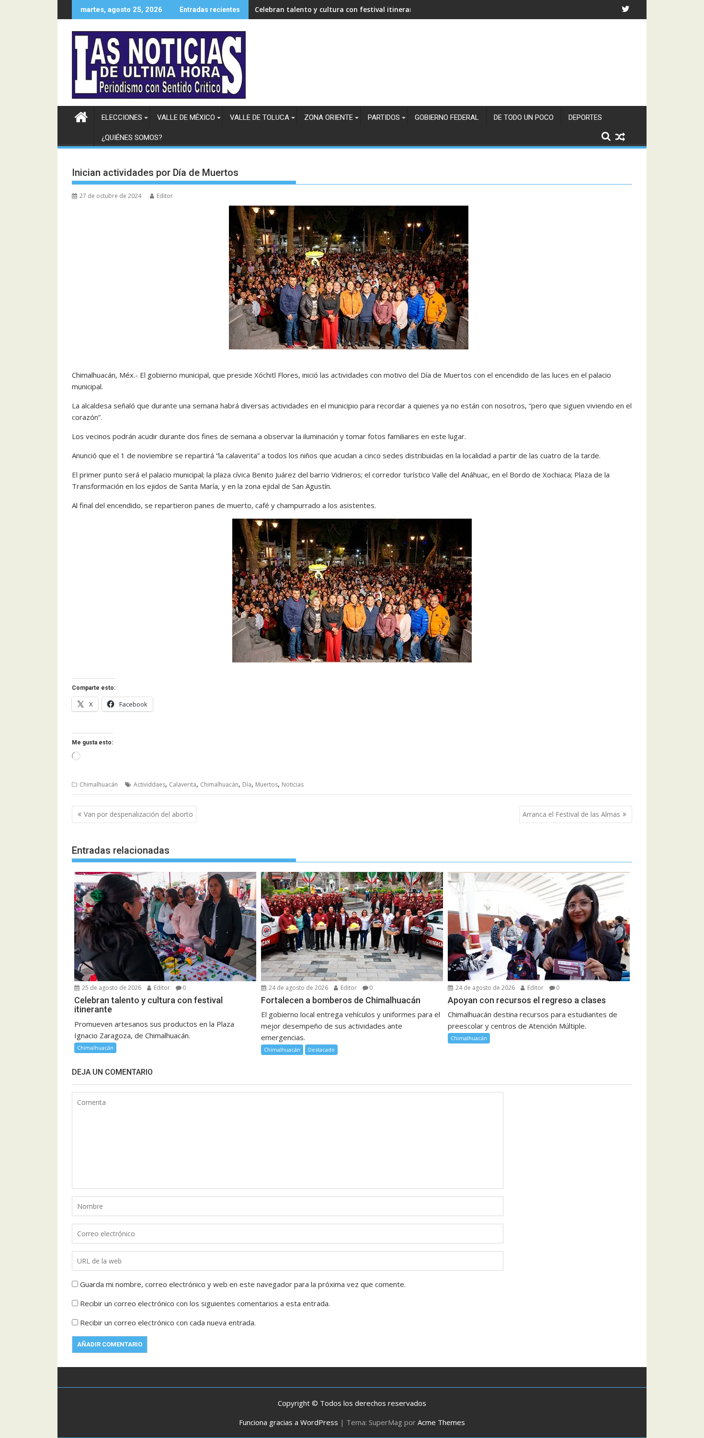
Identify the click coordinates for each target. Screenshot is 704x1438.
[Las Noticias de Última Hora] (81, 116)
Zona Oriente (328, 117)
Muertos (266, 784)
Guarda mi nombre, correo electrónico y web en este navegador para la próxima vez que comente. (243, 1284)
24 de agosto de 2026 (297, 988)
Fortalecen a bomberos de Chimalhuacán (324, 9)
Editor (165, 196)
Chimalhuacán (98, 784)
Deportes (585, 117)
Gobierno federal (447, 117)
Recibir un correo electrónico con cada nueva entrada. (168, 1322)
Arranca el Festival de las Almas (571, 814)
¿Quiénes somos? (132, 137)
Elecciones (122, 117)
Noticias (293, 784)
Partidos (384, 117)
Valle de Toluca (259, 117)
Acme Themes (441, 1422)
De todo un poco (524, 117)
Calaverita (182, 784)
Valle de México (186, 117)
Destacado (321, 1049)
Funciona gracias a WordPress (288, 1422)
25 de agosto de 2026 (110, 988)
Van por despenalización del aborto (138, 814)
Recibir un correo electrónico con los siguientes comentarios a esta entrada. (205, 1303)
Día (246, 784)
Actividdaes (149, 784)
